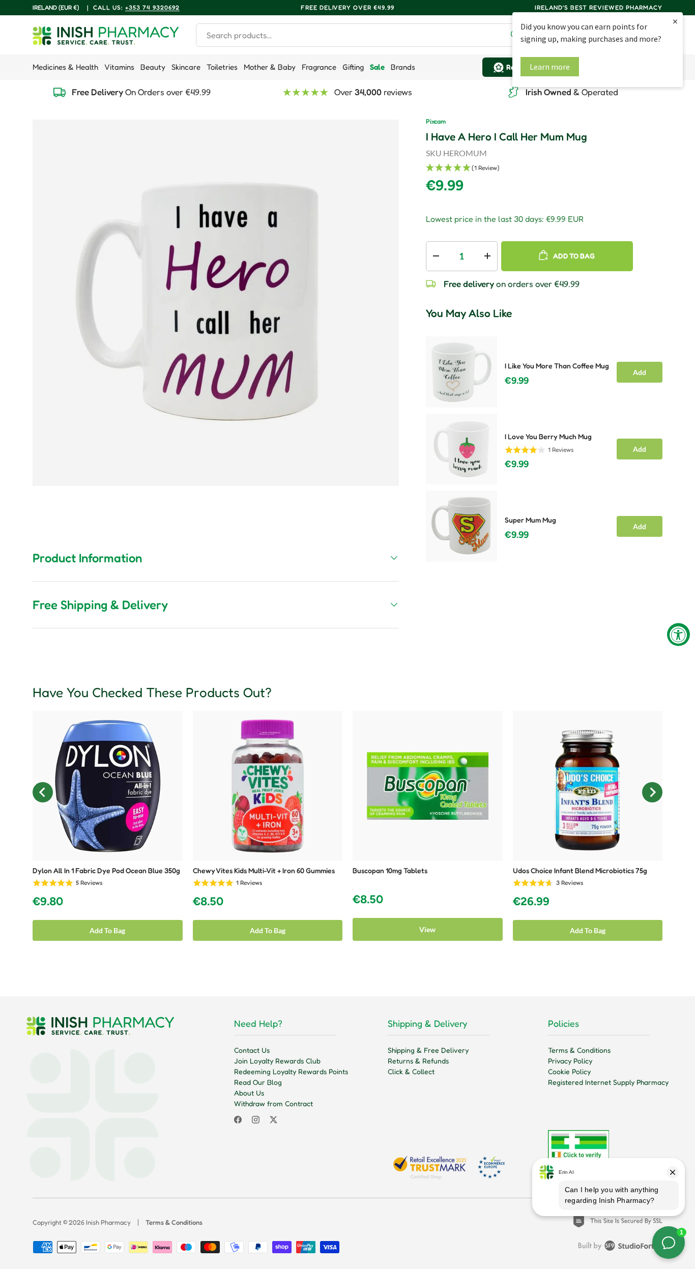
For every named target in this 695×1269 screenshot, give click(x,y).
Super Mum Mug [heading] (530, 519)
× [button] (675, 21)
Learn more (550, 67)
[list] (216, 303)
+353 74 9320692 (152, 7)
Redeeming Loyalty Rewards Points (291, 1071)
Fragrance (319, 67)
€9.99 (517, 380)
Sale (377, 67)
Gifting (353, 67)
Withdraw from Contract (273, 1103)
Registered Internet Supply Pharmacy (608, 1082)
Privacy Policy (570, 1060)
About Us (249, 1092)
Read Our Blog (258, 1082)
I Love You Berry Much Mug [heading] (548, 436)
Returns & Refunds (418, 1060)
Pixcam (436, 121)
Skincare (185, 67)
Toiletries (222, 67)
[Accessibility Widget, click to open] (678, 634)
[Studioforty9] (620, 1248)
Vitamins (119, 67)
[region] (544, 446)
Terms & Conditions (579, 1050)
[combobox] (362, 35)
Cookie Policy (569, 1071)
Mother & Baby (270, 67)
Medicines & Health (65, 67)
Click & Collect (411, 1071)
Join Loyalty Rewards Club (277, 1060)
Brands (403, 67)
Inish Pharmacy (108, 1222)
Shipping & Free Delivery (428, 1050)
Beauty (152, 67)
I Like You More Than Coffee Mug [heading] (557, 365)
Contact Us (252, 1050)
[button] (544, 168)
